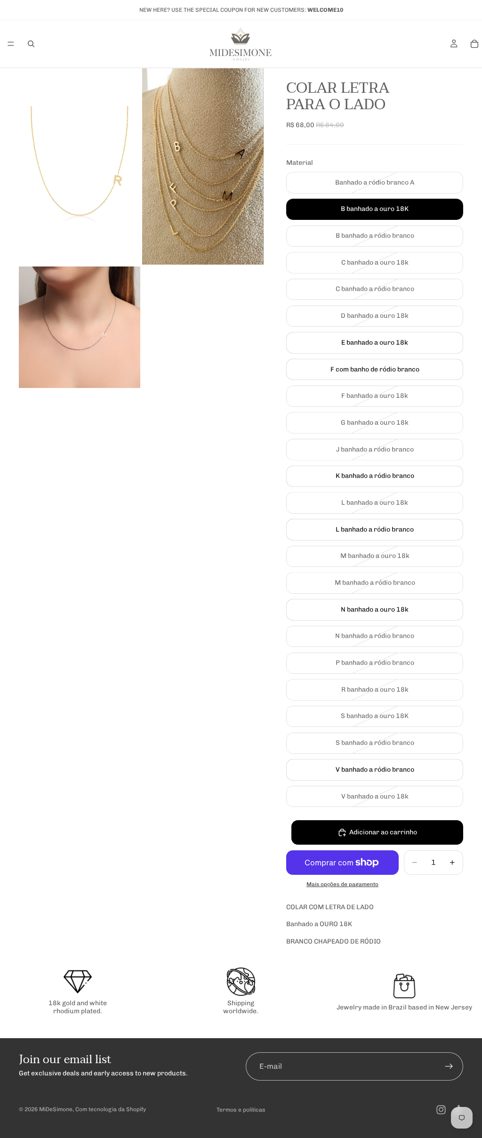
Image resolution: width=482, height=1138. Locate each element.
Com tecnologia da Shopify (110, 1109)
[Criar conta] (449, 1066)
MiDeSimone (55, 1109)
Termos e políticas (241, 1109)
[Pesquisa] (31, 43)
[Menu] (11, 44)
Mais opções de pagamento (342, 884)
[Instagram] (441, 1109)
